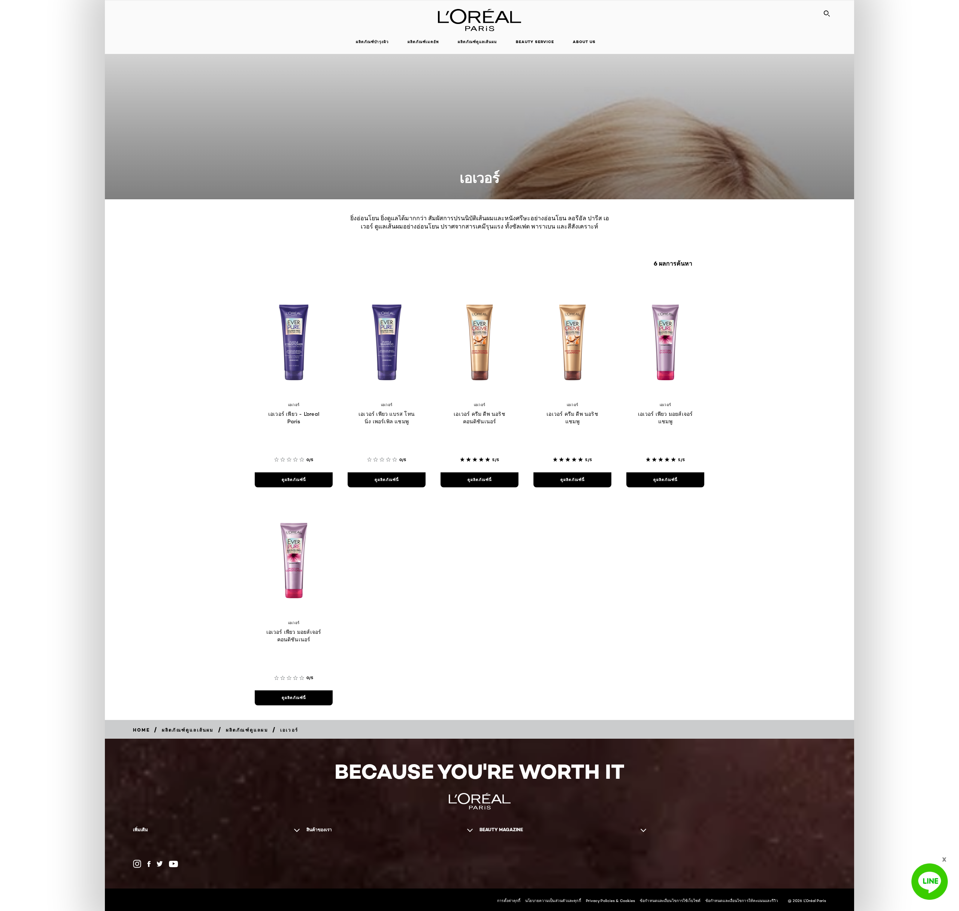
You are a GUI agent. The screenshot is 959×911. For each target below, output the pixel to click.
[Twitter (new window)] (160, 864)
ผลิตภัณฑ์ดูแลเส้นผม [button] (477, 41)
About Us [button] (584, 41)
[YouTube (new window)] (173, 864)
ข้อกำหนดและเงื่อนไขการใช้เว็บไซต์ (670, 900)
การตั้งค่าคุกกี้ (508, 900)
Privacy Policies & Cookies (610, 900)
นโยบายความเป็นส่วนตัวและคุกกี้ (553, 900)
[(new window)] (137, 864)
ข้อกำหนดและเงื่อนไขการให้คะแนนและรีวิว (741, 900)
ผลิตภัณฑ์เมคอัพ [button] (423, 41)
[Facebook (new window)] (149, 864)
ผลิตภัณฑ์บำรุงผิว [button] (372, 41)
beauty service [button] (535, 41)
